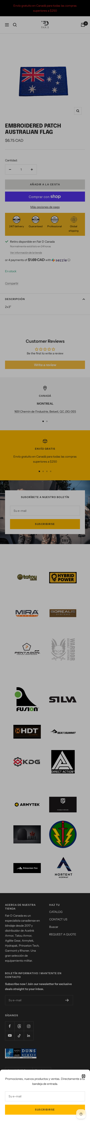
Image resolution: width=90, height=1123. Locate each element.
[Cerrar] (83, 1076)
